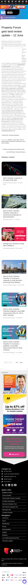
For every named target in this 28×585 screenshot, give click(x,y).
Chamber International (8, 501)
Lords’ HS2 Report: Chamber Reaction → (16, 152)
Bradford (10, 139)
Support (4, 532)
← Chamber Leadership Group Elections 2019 (13, 149)
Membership (5, 523)
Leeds (14, 139)
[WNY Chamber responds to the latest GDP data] (14, 168)
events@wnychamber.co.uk (8, 130)
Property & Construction (15, 141)
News (17, 139)
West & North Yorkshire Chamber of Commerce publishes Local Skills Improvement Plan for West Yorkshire (12, 346)
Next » (21, 362)
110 (17, 362)
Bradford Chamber (7, 492)
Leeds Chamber (6, 495)
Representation (6, 529)
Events (4, 526)
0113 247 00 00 (8, 471)
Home (4, 520)
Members (4, 535)
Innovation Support (7, 541)
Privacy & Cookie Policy (7, 559)
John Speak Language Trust (10, 507)
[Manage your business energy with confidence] (14, 234)
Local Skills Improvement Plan (10, 538)
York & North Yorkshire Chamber (11, 498)
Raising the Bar (6, 509)
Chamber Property (7, 512)
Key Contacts (7, 481)
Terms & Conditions (19, 559)
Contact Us (5, 518)
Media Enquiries (8, 479)
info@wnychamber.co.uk (10, 476)
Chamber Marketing (14, 135)
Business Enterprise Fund (9, 504)
